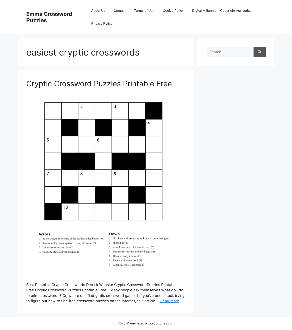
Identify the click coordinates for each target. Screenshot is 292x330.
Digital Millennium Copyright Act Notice (222, 11)
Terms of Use (144, 11)
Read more (169, 301)
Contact (119, 11)
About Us (98, 11)
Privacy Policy (101, 23)
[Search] (260, 52)
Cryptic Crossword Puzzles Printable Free (99, 83)
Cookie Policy (173, 11)
